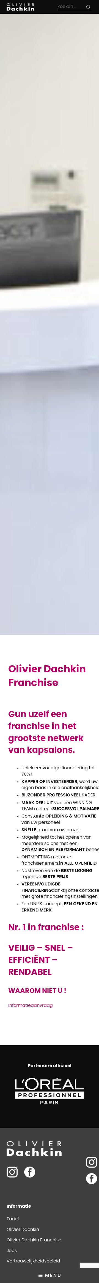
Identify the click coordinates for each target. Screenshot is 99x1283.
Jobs (12, 1250)
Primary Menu (49, 1275)
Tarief (13, 1219)
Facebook (29, 1172)
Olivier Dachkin (23, 1229)
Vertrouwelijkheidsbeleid (33, 1261)
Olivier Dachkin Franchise (34, 1240)
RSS (91, 1195)
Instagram (91, 1162)
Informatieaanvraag (30, 1005)
